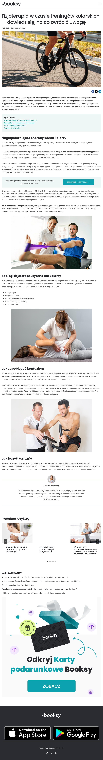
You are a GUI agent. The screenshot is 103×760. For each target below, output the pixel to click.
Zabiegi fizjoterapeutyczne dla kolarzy (19, 123)
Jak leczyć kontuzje (12, 128)
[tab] (47, 561)
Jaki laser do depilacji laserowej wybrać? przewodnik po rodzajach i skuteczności (33, 593)
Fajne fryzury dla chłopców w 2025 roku (18, 585)
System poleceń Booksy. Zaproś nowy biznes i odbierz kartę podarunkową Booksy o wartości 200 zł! (41, 581)
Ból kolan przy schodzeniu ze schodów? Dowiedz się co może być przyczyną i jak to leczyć (85, 550)
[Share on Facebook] (92, 91)
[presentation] (17, 533)
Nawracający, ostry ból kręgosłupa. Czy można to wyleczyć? (16, 549)
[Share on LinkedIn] (99, 91)
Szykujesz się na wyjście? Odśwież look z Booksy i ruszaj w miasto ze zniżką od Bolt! (35, 577)
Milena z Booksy (51, 485)
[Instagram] (55, 753)
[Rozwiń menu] (100, 4)
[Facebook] (47, 753)
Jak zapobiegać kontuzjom (15, 125)
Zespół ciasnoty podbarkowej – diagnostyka (47, 549)
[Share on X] (96, 91)
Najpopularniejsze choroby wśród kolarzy (20, 120)
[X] (51, 753)
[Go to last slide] (5, 541)
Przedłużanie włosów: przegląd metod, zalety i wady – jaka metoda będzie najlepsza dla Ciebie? (39, 589)
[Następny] (97, 541)
